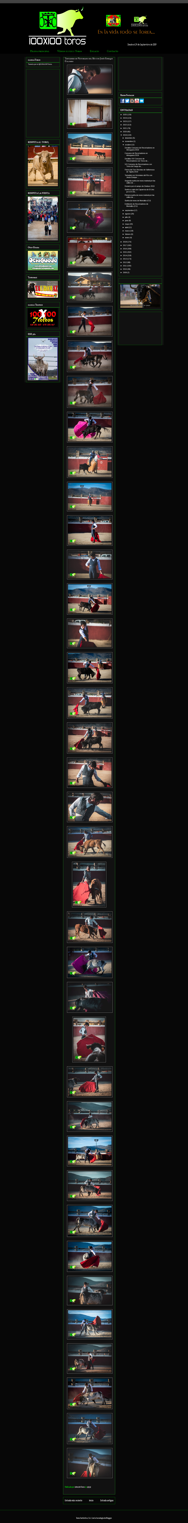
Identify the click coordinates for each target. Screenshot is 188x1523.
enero (127, 238)
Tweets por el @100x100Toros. (40, 64)
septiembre (129, 210)
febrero (128, 234)
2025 (125, 115)
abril (127, 227)
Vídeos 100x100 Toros (69, 51)
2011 (125, 266)
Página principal (39, 51)
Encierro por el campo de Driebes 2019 (139, 186)
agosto (128, 214)
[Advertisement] (43, 103)
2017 (125, 245)
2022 (125, 125)
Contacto (112, 51)
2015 (125, 252)
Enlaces (94, 51)
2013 (125, 259)
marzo (127, 231)
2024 (125, 118)
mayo (127, 224)
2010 (125, 269)
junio (127, 220)
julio (126, 217)
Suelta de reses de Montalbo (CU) (138, 201)
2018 (125, 242)
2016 (125, 249)
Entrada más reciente (73, 1500)
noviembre (129, 141)
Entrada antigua (106, 1500)
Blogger (109, 1518)
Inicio (91, 1500)
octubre (128, 145)
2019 (125, 135)
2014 (125, 255)
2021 (125, 128)
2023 (125, 121)
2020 (125, 132)
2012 (125, 262)
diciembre (129, 138)
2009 (125, 272)
